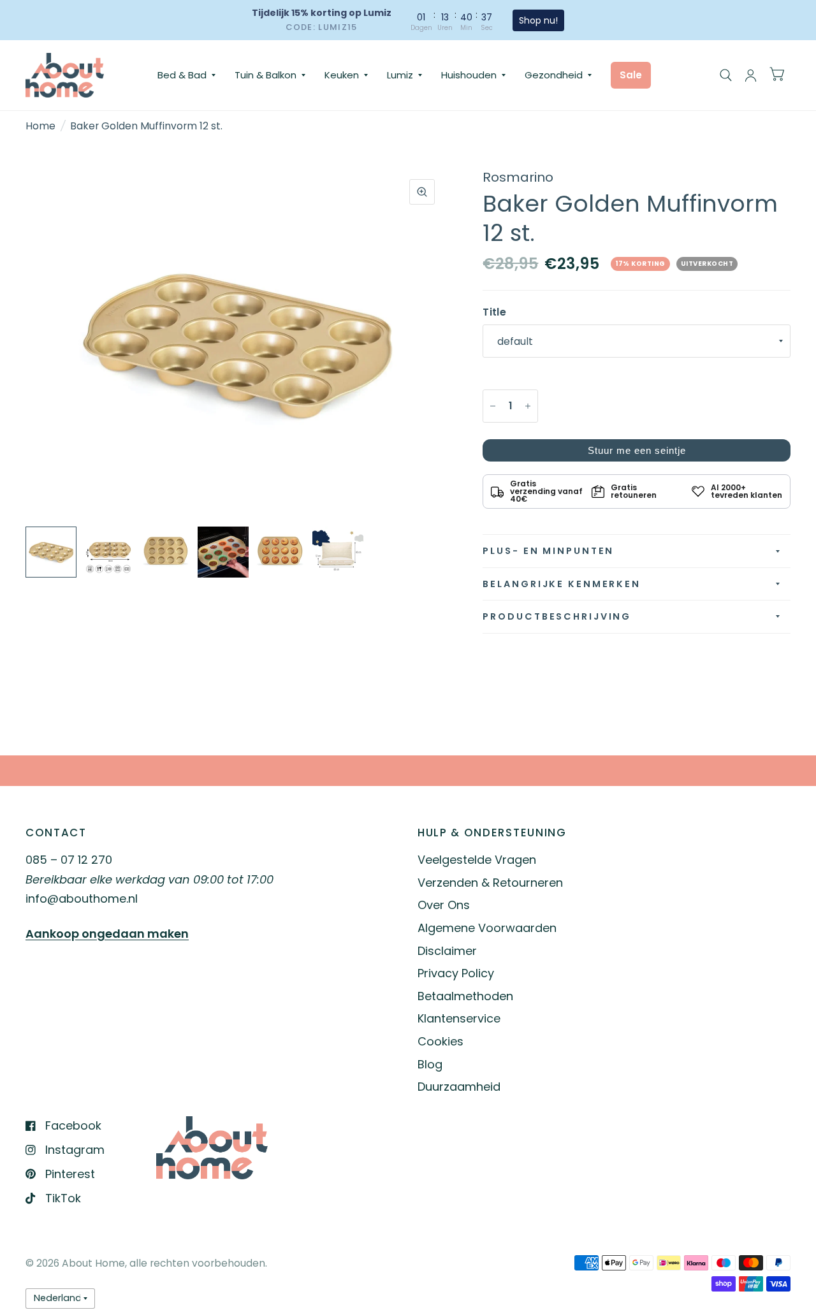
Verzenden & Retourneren (490, 883)
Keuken (341, 75)
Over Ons (444, 905)
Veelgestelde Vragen (477, 860)
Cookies (440, 1041)
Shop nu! (538, 20)
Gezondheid (554, 75)
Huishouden (469, 75)
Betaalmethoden (465, 996)
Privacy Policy (456, 973)
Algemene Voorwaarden (487, 928)
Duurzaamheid (459, 1087)
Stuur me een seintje (637, 450)
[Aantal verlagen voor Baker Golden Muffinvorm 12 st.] (492, 406)
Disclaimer (447, 951)
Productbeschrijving (557, 616)
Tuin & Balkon (265, 75)
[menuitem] (186, 75)
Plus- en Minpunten (548, 550)
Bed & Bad (182, 75)
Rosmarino (518, 177)
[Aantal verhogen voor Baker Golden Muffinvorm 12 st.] (527, 406)
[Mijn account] (750, 75)
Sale (631, 75)
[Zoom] (422, 192)
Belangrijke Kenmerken (561, 584)
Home (40, 126)
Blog (430, 1064)
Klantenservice (459, 1018)
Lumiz (400, 75)
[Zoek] (725, 75)
